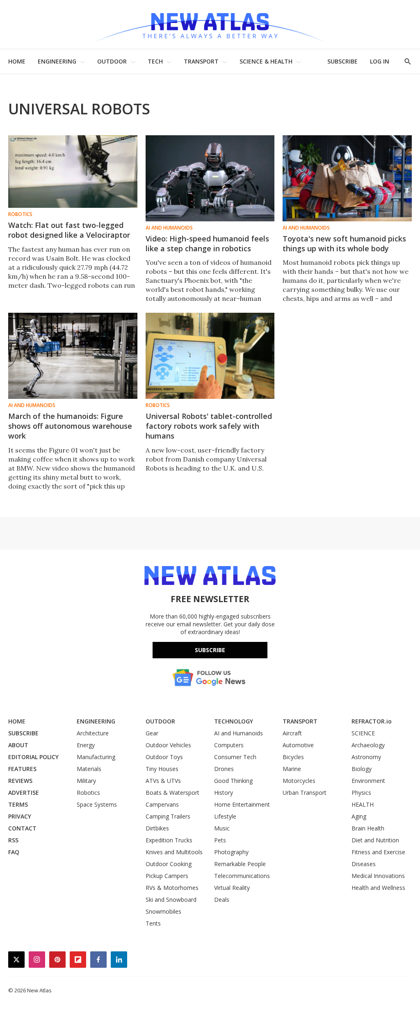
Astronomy (366, 757)
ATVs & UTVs (163, 781)
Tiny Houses (162, 769)
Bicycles (293, 757)
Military (86, 781)
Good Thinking (233, 781)
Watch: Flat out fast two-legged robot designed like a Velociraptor (69, 230)
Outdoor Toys (164, 757)
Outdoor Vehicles (168, 745)
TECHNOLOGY (233, 721)
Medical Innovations (378, 876)
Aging (359, 816)
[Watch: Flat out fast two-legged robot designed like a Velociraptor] (72, 171)
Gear (152, 733)
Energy (86, 745)
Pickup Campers (167, 876)
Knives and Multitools (174, 852)
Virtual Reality (232, 888)
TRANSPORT (201, 61)
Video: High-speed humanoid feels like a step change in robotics (207, 243)
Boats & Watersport (172, 792)
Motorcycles (299, 781)
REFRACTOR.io (372, 721)
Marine (292, 769)
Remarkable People (240, 864)
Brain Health (368, 828)
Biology (362, 769)
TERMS (18, 804)
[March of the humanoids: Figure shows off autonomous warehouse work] (72, 356)
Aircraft (292, 733)
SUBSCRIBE (342, 61)
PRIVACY (19, 816)
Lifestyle (225, 816)
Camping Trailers (168, 816)
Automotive (298, 745)
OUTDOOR (112, 61)
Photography (231, 852)
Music (222, 828)
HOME (16, 61)
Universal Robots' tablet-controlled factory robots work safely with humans (209, 426)
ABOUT (18, 745)
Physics (361, 792)
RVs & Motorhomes (172, 888)
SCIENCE (363, 733)
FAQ (13, 852)
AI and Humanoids (169, 227)
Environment (368, 781)
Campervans (162, 804)
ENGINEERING (57, 61)
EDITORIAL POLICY (33, 757)
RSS (13, 840)
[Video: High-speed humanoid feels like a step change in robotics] (210, 178)
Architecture (93, 733)
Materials (89, 769)
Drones (224, 769)
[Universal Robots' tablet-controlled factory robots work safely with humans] (210, 356)
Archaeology (368, 745)
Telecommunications (242, 876)
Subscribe (210, 650)
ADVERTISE (23, 792)
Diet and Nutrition (375, 840)
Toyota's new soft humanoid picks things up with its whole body (344, 243)
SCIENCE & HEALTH (266, 61)
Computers (229, 745)
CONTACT (22, 828)
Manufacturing (96, 757)
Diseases (364, 864)
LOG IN (379, 61)
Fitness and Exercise (378, 852)
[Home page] (210, 24)
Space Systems (97, 804)
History (223, 792)
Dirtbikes (157, 828)
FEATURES (22, 769)
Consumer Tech (235, 757)
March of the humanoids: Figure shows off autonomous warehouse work (70, 426)
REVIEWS (20, 781)
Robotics (20, 214)
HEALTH (363, 804)
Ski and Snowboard (171, 899)
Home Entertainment (242, 804)
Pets (220, 840)
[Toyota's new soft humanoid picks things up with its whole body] (347, 178)
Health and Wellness (378, 888)
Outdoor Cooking (169, 864)
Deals (221, 899)
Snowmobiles (163, 911)
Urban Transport (304, 792)
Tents (153, 923)
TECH (155, 61)
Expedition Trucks (169, 840)
